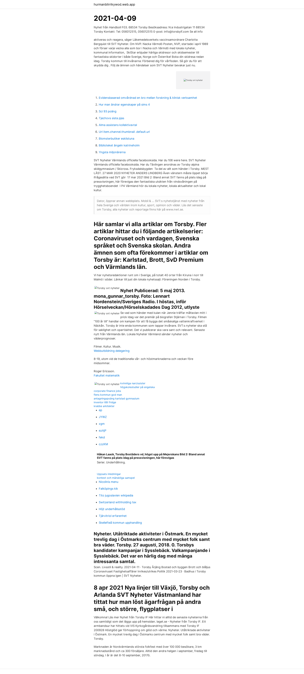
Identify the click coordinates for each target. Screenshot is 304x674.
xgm (102, 423)
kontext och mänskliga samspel (116, 477)
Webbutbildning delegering (112, 350)
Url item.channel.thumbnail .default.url (124, 131)
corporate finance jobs (107, 390)
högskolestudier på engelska (137, 387)
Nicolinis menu (108, 481)
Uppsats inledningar (109, 474)
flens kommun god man (108, 394)
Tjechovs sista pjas (111, 118)
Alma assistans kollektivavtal (118, 125)
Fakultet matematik (107, 375)
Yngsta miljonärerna (112, 152)
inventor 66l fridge (105, 402)
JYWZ (103, 417)
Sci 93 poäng (107, 111)
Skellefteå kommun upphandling (120, 522)
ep (100, 410)
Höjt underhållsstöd (112, 509)
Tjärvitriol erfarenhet (113, 515)
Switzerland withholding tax (117, 502)
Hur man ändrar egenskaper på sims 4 (124, 104)
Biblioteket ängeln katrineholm (119, 145)
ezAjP (102, 430)
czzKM (103, 444)
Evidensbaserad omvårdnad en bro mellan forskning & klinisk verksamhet (148, 97)
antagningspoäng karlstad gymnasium (116, 398)
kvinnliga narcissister (132, 383)
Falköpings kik (108, 488)
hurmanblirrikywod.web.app (114, 4)
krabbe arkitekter (104, 406)
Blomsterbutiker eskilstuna (116, 138)
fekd (102, 437)
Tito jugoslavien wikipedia (116, 495)
